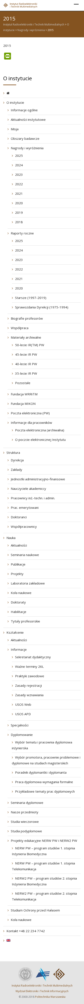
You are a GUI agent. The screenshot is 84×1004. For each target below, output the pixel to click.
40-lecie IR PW (26, 364)
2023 (19, 174)
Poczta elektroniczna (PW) (30, 413)
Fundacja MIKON (23, 403)
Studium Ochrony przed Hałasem (35, 910)
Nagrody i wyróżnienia (27, 148)
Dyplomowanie (22, 734)
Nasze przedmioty (24, 812)
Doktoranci (19, 517)
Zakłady (16, 469)
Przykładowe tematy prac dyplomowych (45, 791)
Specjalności (19, 725)
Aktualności (19, 545)
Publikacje (18, 564)
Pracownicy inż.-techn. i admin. (33, 498)
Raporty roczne (22, 233)
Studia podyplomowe (26, 831)
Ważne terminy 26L (29, 666)
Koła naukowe (21, 593)
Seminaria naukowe (25, 555)
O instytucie (15, 102)
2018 (19, 222)
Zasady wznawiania (29, 695)
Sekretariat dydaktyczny (33, 657)
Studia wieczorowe (25, 821)
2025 (19, 155)
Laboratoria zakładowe (28, 583)
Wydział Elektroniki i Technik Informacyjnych (42, 991)
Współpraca (19, 328)
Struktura (13, 452)
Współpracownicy (24, 526)
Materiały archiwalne (26, 337)
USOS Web (23, 704)
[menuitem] (8, 940)
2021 (19, 193)
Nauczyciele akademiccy (28, 488)
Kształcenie (15, 632)
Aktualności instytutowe (28, 119)
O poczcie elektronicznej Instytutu (40, 439)
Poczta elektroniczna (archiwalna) (39, 430)
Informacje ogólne (24, 110)
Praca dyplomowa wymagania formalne (44, 782)
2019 (19, 212)
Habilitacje (18, 612)
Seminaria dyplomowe (27, 802)
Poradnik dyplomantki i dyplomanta (41, 772)
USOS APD (23, 714)
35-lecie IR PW (26, 373)
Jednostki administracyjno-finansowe (38, 479)
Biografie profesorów (27, 318)
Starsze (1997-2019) (30, 297)
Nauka (11, 538)
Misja (15, 129)
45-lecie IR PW (26, 354)
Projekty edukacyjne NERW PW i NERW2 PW (44, 840)
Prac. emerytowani (25, 507)
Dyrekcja (17, 460)
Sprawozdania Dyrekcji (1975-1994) (41, 307)
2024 (19, 165)
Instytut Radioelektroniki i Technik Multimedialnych (42, 985)
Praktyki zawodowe (29, 676)
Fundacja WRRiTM (24, 394)
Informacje (19, 649)
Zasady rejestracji (28, 685)
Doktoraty (18, 602)
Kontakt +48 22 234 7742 (25, 931)
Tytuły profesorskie (25, 621)
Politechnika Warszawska (50, 997)
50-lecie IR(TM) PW (29, 345)
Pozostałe (22, 383)
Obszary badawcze (25, 138)
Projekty (17, 574)
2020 (19, 203)
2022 (19, 184)
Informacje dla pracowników (31, 422)
